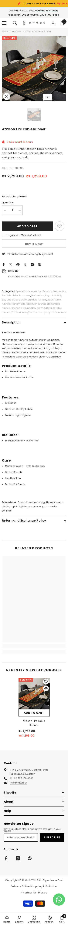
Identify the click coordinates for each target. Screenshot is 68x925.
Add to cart (27, 226)
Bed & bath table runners (16, 295)
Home (5, 31)
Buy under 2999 (11, 299)
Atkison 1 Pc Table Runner (34, 723)
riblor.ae (42, 892)
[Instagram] (17, 858)
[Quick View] (46, 688)
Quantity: (7, 202)
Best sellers (37, 295)
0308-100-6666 (49, 15)
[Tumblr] (25, 264)
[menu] (4, 23)
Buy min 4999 (53, 295)
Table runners (19, 312)
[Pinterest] (18, 264)
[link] (34, 646)
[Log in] (53, 23)
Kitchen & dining (21, 308)
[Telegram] (32, 264)
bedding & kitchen (46, 10)
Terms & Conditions (31, 235)
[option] (34, 68)
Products (16, 31)
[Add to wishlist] (59, 226)
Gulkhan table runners (33, 299)
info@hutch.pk (18, 782)
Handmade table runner (25, 303)
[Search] (15, 23)
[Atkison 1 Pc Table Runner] (34, 693)
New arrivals (38, 308)
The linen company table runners (47, 312)
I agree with (13, 235)
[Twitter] (10, 264)
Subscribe (52, 837)
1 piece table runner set (29, 291)
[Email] (39, 264)
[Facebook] (3, 264)
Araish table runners (54, 291)
